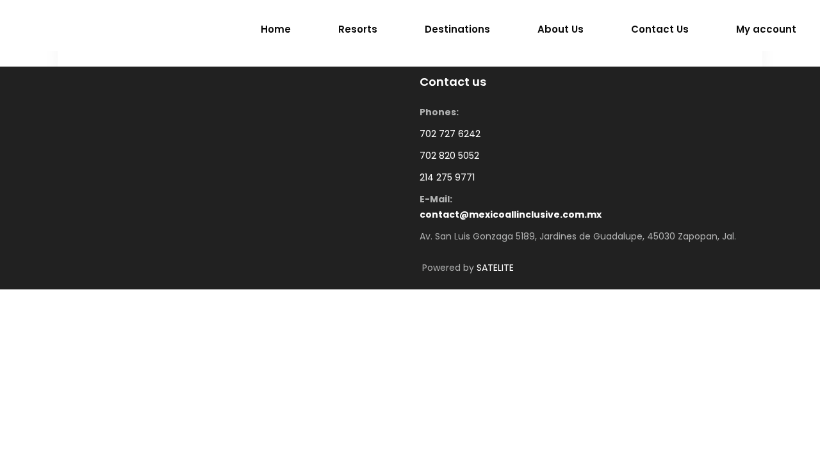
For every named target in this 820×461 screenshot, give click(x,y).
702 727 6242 (450, 133)
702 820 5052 (449, 155)
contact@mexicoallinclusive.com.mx (511, 214)
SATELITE (495, 267)
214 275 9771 (447, 177)
